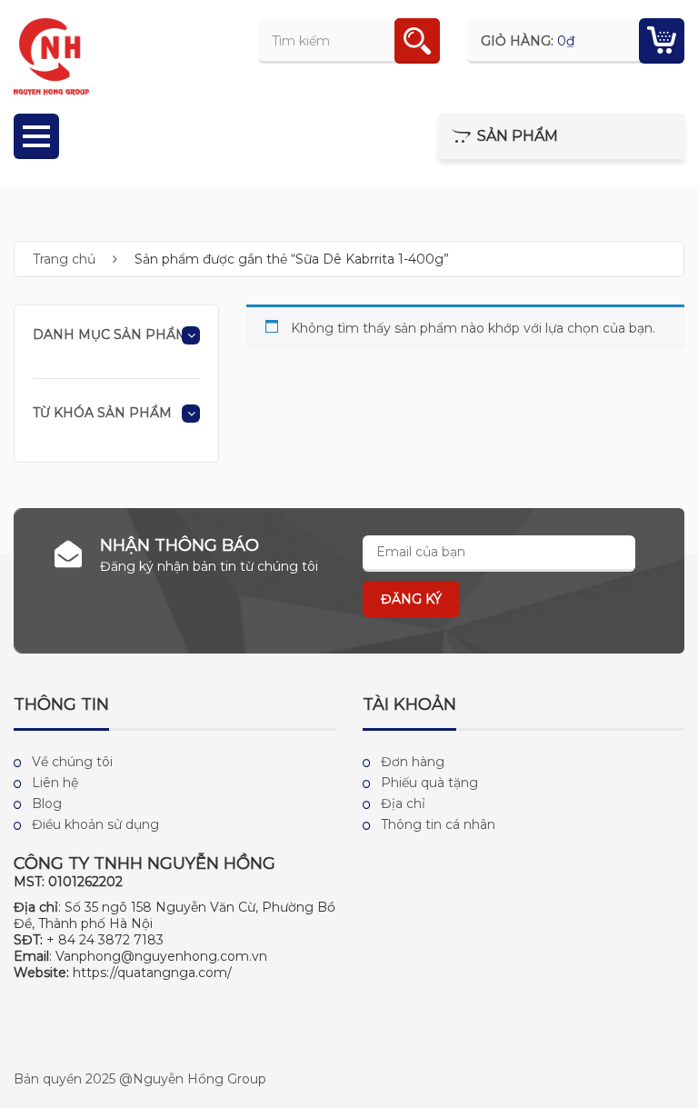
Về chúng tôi (72, 762)
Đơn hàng (412, 762)
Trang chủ (64, 259)
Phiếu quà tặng (429, 782)
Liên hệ (55, 782)
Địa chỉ (403, 803)
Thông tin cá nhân (438, 824)
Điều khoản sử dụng (95, 824)
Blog (47, 803)
